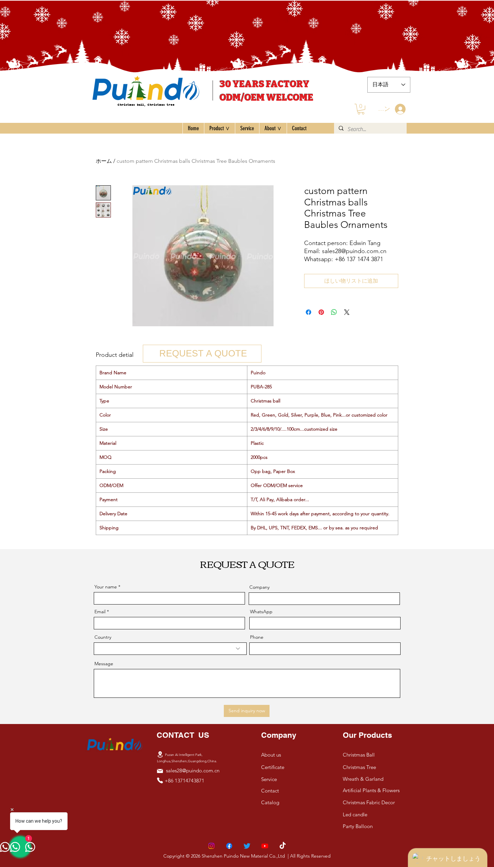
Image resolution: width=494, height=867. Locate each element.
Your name (105, 586)
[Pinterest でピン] (321, 312)
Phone (256, 637)
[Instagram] (211, 846)
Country (102, 637)
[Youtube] (265, 846)
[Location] (160, 754)
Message (103, 663)
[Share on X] (347, 312)
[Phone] (160, 780)
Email (100, 611)
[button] (361, 109)
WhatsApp (261, 611)
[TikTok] (283, 846)
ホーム (104, 161)
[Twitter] (247, 846)
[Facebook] (229, 846)
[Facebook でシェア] (308, 312)
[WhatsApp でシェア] (334, 312)
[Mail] (160, 771)
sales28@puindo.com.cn (192, 770)
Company (259, 587)
